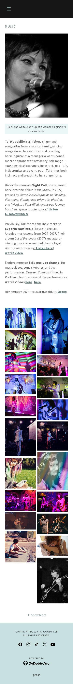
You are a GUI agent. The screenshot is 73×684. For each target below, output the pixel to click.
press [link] (36, 675)
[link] (20, 644)
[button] (9, 9)
